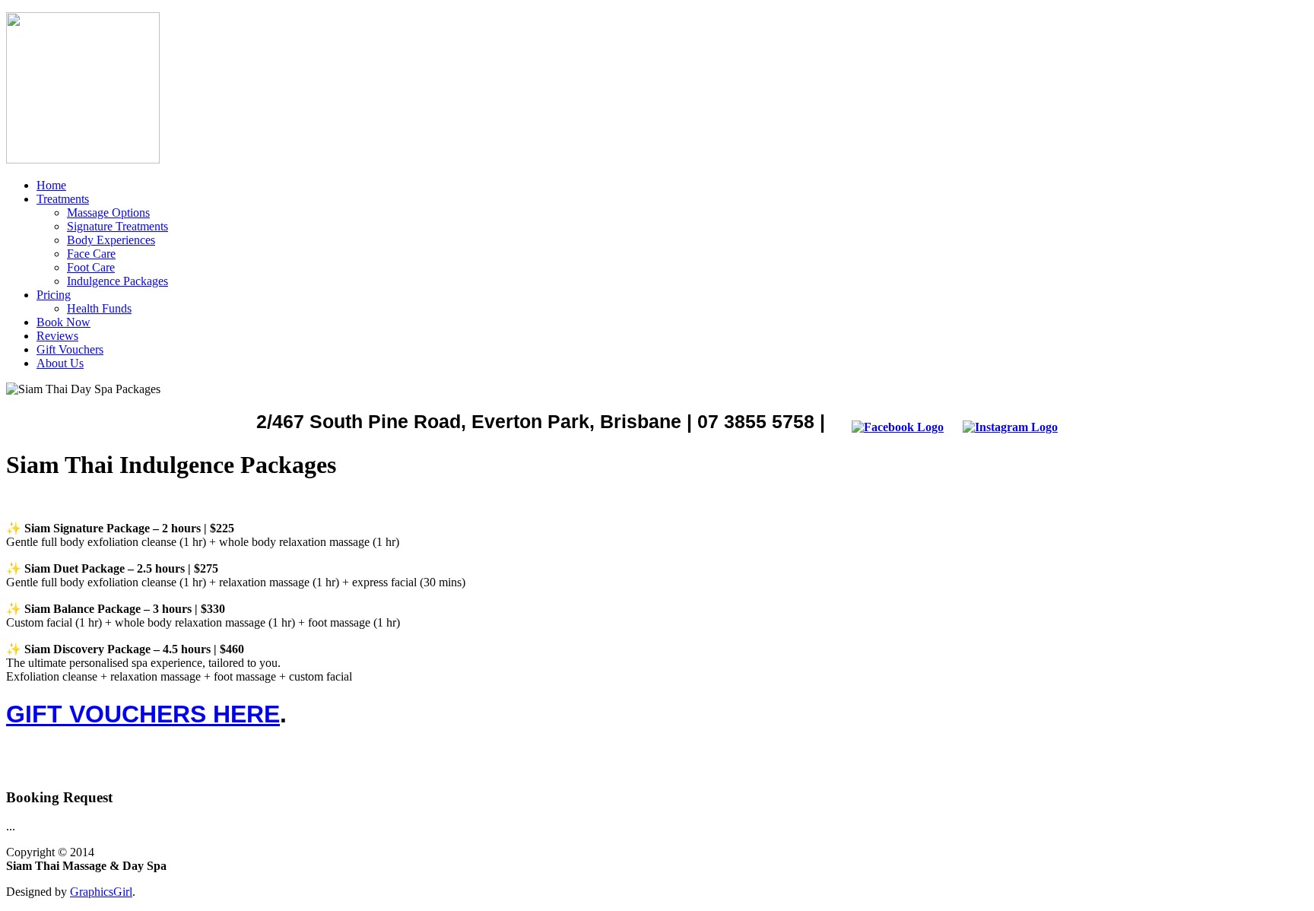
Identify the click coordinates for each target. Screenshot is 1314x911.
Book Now (63, 322)
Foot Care (91, 267)
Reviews (57, 335)
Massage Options (108, 212)
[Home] (83, 159)
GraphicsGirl (101, 891)
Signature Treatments (117, 226)
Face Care (91, 253)
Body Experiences (111, 239)
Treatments (62, 198)
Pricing (53, 294)
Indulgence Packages (117, 281)
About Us (60, 363)
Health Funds (99, 308)
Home (51, 185)
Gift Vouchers (69, 349)
